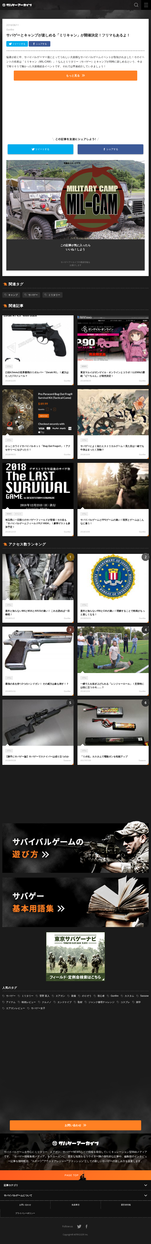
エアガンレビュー (15, 1008)
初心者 (101, 995)
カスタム (129, 995)
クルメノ (46, 1002)
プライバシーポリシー (25, 1213)
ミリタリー (54, 295)
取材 (80, 1002)
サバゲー (33, 295)
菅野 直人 (45, 995)
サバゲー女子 (38, 1008)
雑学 (138, 1002)
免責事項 (75, 1205)
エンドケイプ (64, 1002)
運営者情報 (126, 1205)
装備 (73, 995)
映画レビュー (29, 1002)
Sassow (144, 995)
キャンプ (13, 295)
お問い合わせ (25, 1205)
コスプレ (125, 1002)
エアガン (60, 995)
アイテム (11, 1002)
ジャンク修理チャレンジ (101, 1002)
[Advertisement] (75, 108)
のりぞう (86, 995)
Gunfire (115, 995)
